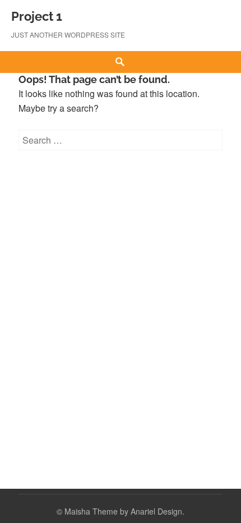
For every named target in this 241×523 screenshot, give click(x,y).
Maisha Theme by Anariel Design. (124, 511)
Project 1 (36, 16)
